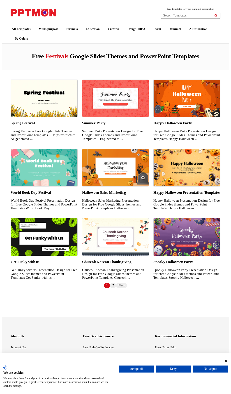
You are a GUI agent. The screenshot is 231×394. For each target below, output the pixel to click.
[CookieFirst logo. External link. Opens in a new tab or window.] (5, 368)
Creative (113, 29)
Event (157, 29)
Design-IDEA (136, 29)
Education (93, 29)
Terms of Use (18, 347)
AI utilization (198, 29)
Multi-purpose (48, 29)
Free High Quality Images (98, 347)
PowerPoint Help (165, 347)
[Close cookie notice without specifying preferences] (226, 361)
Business (72, 29)
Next (121, 285)
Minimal (175, 29)
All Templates (21, 29)
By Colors (21, 38)
